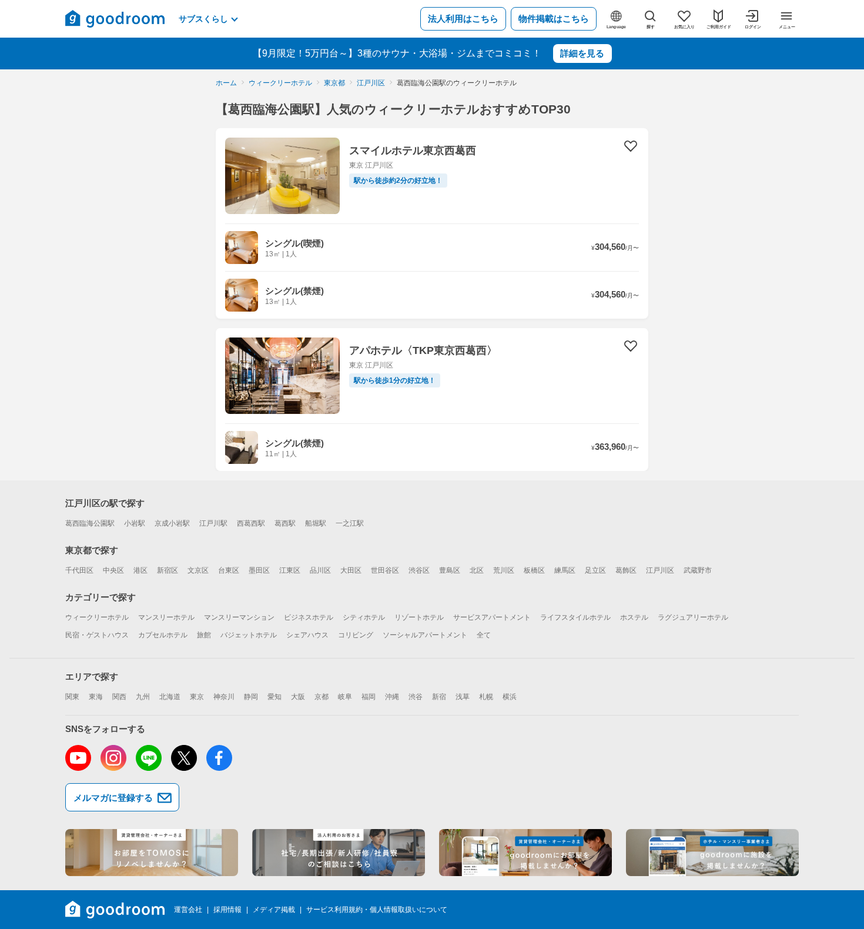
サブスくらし (203, 19)
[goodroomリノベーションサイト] (151, 852)
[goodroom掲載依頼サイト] (525, 852)
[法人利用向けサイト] (338, 852)
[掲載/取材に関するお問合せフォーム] (712, 852)
